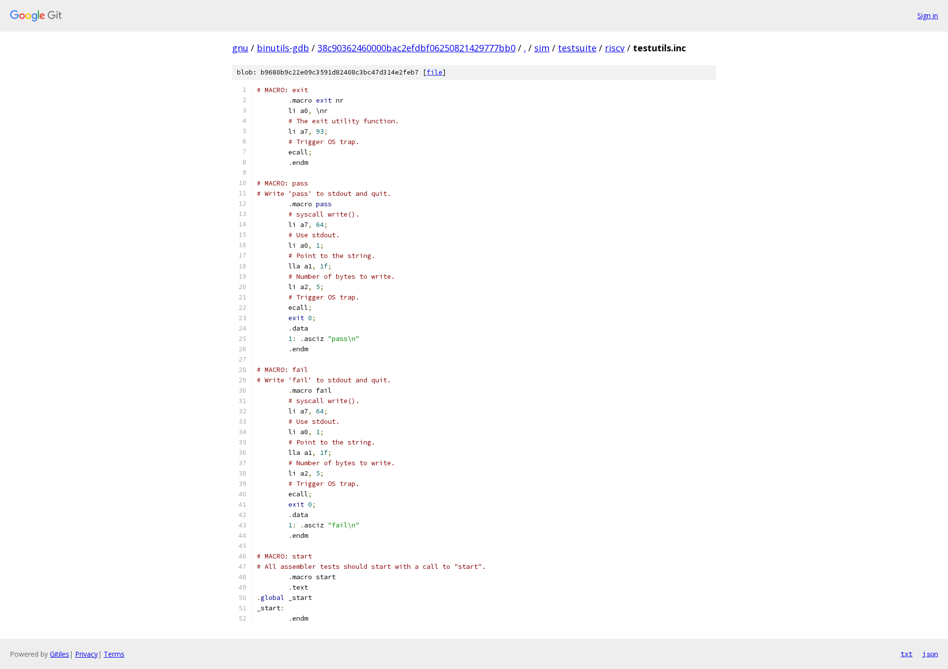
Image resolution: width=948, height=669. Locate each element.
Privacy (86, 654)
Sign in (927, 15)
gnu (240, 48)
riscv (615, 48)
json (930, 653)
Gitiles (59, 654)
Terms (114, 654)
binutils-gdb (283, 48)
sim (542, 48)
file (434, 72)
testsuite (577, 48)
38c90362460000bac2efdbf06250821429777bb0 (416, 48)
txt (906, 653)
